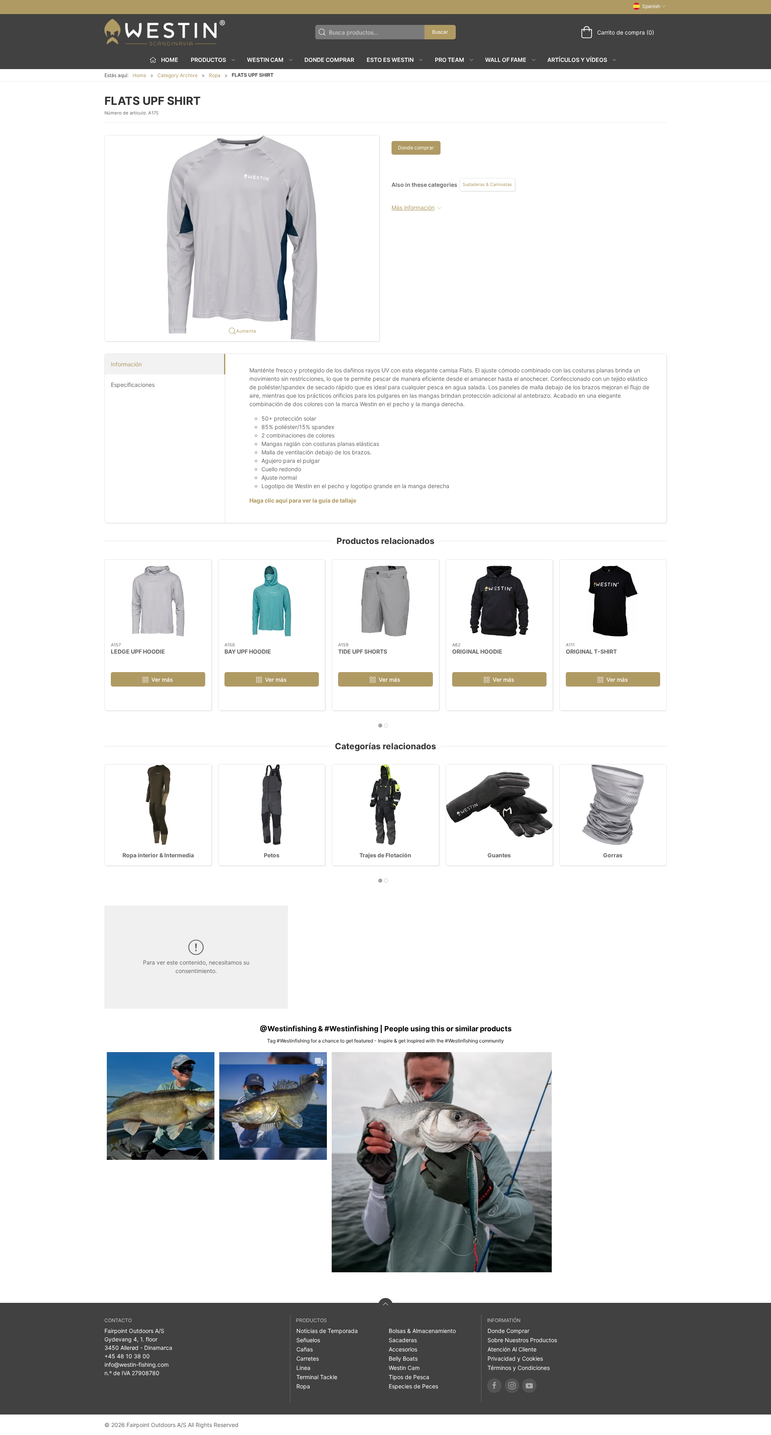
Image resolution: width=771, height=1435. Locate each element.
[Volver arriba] (385, 1305)
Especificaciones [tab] (133, 384)
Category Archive (177, 75)
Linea (303, 1367)
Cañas (304, 1349)
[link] (160, 1106)
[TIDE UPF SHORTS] (385, 601)
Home (139, 75)
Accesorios (403, 1349)
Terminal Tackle (316, 1377)
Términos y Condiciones (518, 1367)
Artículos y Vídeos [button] (577, 59)
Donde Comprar (329, 59)
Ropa (214, 75)
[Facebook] (494, 1385)
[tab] (380, 726)
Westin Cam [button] (265, 59)
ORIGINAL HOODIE (477, 651)
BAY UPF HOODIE (247, 651)
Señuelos (308, 1340)
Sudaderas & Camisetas (487, 184)
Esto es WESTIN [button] (390, 59)
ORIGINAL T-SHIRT (591, 651)
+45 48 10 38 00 (127, 1356)
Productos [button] (208, 59)
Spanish (651, 6)
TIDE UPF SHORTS (362, 651)
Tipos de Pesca (409, 1377)
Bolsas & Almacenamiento (422, 1330)
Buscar (440, 32)
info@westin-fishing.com (136, 1364)
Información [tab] (126, 364)
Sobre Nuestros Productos (522, 1340)
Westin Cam (404, 1367)
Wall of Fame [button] (505, 59)
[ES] (164, 32)
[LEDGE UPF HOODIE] (158, 601)
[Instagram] (512, 1385)
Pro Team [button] (449, 59)
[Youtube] (529, 1385)
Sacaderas (403, 1340)
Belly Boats (403, 1358)
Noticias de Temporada (327, 1330)
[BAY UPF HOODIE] (271, 601)
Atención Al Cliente (511, 1349)
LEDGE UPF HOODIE (138, 651)
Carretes (307, 1358)
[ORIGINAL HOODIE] (499, 601)
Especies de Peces (413, 1386)
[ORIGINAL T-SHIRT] (613, 601)
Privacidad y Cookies (515, 1358)
